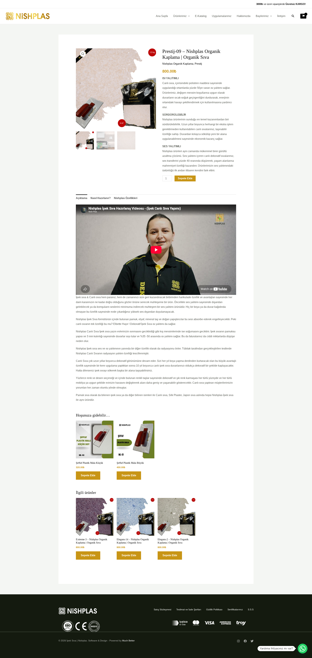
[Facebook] (245, 641)
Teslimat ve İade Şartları (188, 609)
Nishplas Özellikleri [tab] (125, 198)
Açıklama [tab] (81, 198)
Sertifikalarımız (235, 609)
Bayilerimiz (262, 16)
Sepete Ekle (185, 178)
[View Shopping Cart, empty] (303, 16)
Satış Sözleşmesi (162, 609)
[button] (188, 16)
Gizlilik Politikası (214, 609)
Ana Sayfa (162, 16)
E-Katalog (201, 16)
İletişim (281, 16)
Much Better (128, 640)
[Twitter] (252, 641)
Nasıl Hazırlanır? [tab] (101, 198)
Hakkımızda (243, 16)
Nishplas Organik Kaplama (177, 63)
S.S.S (251, 609)
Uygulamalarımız (221, 16)
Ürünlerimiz (180, 16)
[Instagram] (238, 641)
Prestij (198, 63)
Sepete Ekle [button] (88, 475)
